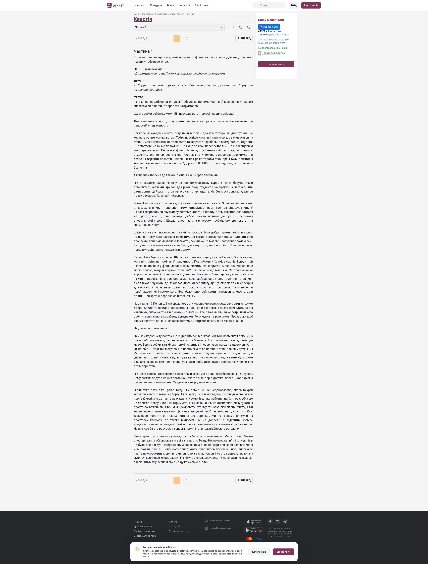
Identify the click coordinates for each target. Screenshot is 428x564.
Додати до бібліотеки (273, 53)
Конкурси (156, 5)
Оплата (173, 522)
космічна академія (268, 43)
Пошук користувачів (180, 531)
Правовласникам (143, 526)
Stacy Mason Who (271, 20)
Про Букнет (175, 526)
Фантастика (147, 14)
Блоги (170, 5)
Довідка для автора (145, 536)
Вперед (245, 38)
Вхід (294, 5)
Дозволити (283, 551)
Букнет (137, 14)
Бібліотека (201, 5)
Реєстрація (311, 5)
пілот (282, 43)
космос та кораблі (279, 39)
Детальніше (259, 551)
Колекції (185, 5)
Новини (138, 522)
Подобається (270, 26)
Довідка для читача (144, 531)
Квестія (180, 14)
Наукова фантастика (165, 14)
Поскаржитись (276, 64)
